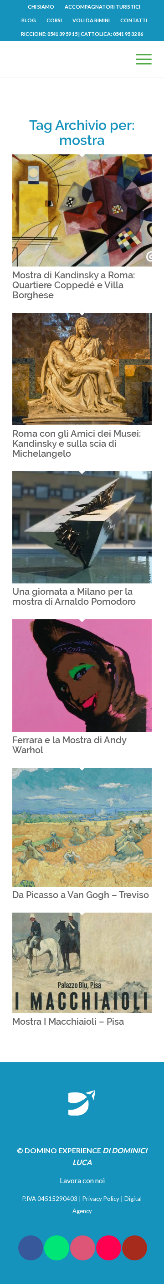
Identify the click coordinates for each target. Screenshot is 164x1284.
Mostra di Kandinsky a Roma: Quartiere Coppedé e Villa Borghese (73, 285)
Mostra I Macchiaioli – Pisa (68, 1021)
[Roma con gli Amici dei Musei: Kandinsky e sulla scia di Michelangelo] (82, 422)
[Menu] (139, 58)
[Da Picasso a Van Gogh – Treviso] (82, 883)
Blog (28, 20)
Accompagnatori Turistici (102, 7)
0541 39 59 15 (62, 34)
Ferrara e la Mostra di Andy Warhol (69, 745)
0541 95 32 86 (128, 34)
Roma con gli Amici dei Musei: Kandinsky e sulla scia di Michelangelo (76, 443)
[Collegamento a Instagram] (82, 1247)
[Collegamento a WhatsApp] (56, 1247)
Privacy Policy (100, 1198)
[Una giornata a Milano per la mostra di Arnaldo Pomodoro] (82, 580)
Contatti (133, 20)
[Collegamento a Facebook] (30, 1247)
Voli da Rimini (91, 20)
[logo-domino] (68, 58)
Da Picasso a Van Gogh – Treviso (80, 894)
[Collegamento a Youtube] (134, 1247)
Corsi (54, 20)
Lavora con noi (82, 1180)
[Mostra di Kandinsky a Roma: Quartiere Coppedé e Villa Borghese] (82, 263)
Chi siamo (41, 7)
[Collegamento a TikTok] (108, 1247)
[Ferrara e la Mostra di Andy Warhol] (82, 729)
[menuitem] (41, 7)
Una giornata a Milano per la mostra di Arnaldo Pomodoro (74, 596)
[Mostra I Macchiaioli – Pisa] (82, 1010)
